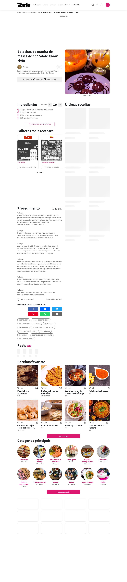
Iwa (18, 396)
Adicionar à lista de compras (41, 124)
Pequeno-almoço (39, 460)
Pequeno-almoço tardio (87, 460)
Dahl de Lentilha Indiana (96, 426)
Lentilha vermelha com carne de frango (74, 392)
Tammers (26, 67)
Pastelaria (24, 459)
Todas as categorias (63, 492)
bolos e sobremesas (41, 320)
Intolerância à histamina (55, 460)
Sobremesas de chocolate (43, 327)
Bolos (103, 482)
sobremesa (23, 320)
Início (19, 13)
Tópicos (45, 5)
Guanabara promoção (48, 162)
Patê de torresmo (49, 425)
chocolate (23, 327)
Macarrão (23, 335)
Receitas (53, 5)
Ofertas (60, 5)
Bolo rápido (45, 331)
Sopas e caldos (87, 482)
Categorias (37, 5)
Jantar (71, 482)
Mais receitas (63, 436)
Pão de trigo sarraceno (23, 392)
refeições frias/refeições (29, 324)
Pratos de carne (40, 482)
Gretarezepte (45, 396)
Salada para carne (73, 425)
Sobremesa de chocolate (42, 335)
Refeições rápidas (26, 339)
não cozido (49, 324)
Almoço (55, 482)
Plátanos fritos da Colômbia (49, 392)
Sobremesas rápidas (27, 331)
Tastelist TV (76, 5)
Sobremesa (103, 459)
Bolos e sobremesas (30, 13)
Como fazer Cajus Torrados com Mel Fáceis (25, 426)
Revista (67, 5)
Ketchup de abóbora (98, 391)
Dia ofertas (21, 162)
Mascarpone (71, 459)
